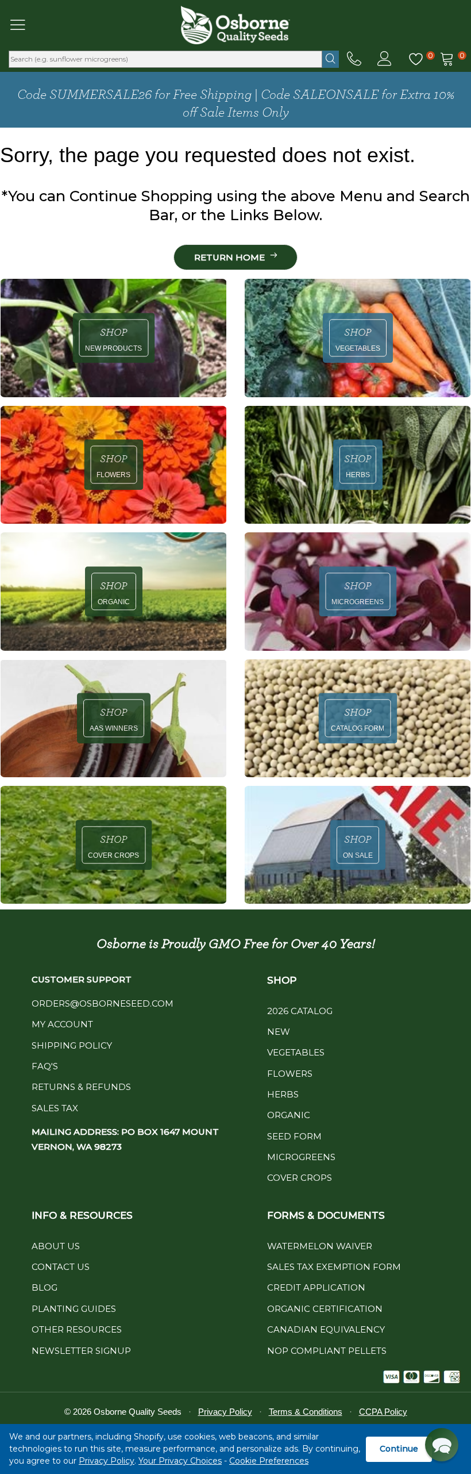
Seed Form (294, 1136)
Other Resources (77, 1329)
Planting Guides (74, 1308)
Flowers (289, 1073)
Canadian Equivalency (326, 1329)
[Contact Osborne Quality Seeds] (354, 59)
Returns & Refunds (81, 1086)
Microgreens (301, 1156)
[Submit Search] (330, 59)
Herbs (283, 1094)
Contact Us (61, 1266)
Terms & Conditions (305, 1412)
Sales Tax (55, 1108)
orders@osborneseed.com (102, 1003)
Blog (44, 1287)
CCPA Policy (383, 1412)
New (278, 1031)
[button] (441, 1444)
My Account (62, 1024)
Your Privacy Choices (180, 1461)
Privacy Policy (106, 1461)
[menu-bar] (25, 25)
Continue (399, 1449)
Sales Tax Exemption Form (334, 1266)
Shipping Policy (72, 1045)
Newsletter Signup (81, 1350)
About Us (56, 1246)
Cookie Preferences (268, 1461)
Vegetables (296, 1052)
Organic (288, 1115)
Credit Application (316, 1287)
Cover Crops (299, 1177)
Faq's (45, 1066)
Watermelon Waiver (319, 1246)
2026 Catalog (300, 1010)
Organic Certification (325, 1308)
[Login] (384, 59)
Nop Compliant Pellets (327, 1350)
